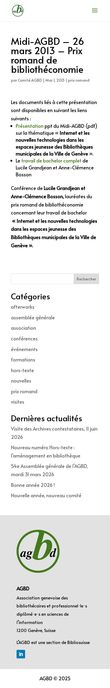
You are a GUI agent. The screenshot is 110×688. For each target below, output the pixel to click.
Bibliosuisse (78, 642)
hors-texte (22, 370)
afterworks (22, 306)
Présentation (30, 125)
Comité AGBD (30, 80)
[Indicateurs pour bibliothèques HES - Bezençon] (81, 160)
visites (17, 401)
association (23, 327)
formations (23, 359)
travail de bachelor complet (51, 160)
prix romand (78, 80)
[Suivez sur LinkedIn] (21, 654)
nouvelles (21, 380)
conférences (24, 338)
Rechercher (86, 278)
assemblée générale (33, 317)
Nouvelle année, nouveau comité (46, 495)
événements (24, 349)
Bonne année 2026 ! (33, 485)
